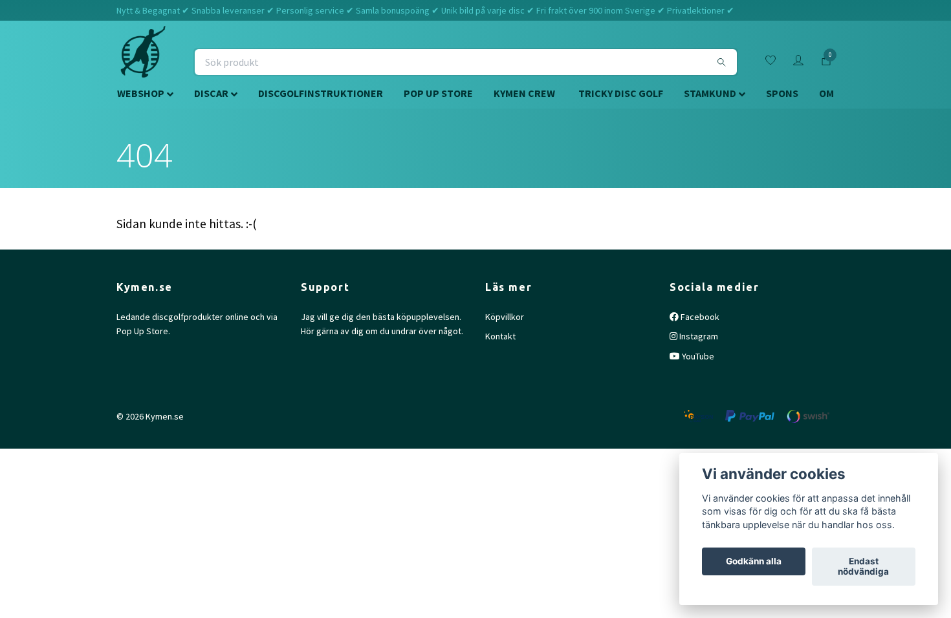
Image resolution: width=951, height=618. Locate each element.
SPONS (782, 93)
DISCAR (211, 93)
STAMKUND (710, 93)
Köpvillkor (504, 317)
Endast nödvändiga (863, 567)
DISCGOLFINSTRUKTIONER (320, 93)
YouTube (697, 356)
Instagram (697, 336)
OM (826, 93)
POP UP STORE (438, 93)
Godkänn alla (754, 562)
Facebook (699, 317)
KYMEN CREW (524, 93)
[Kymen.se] (143, 62)
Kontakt (500, 336)
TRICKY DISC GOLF (620, 93)
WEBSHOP (140, 93)
